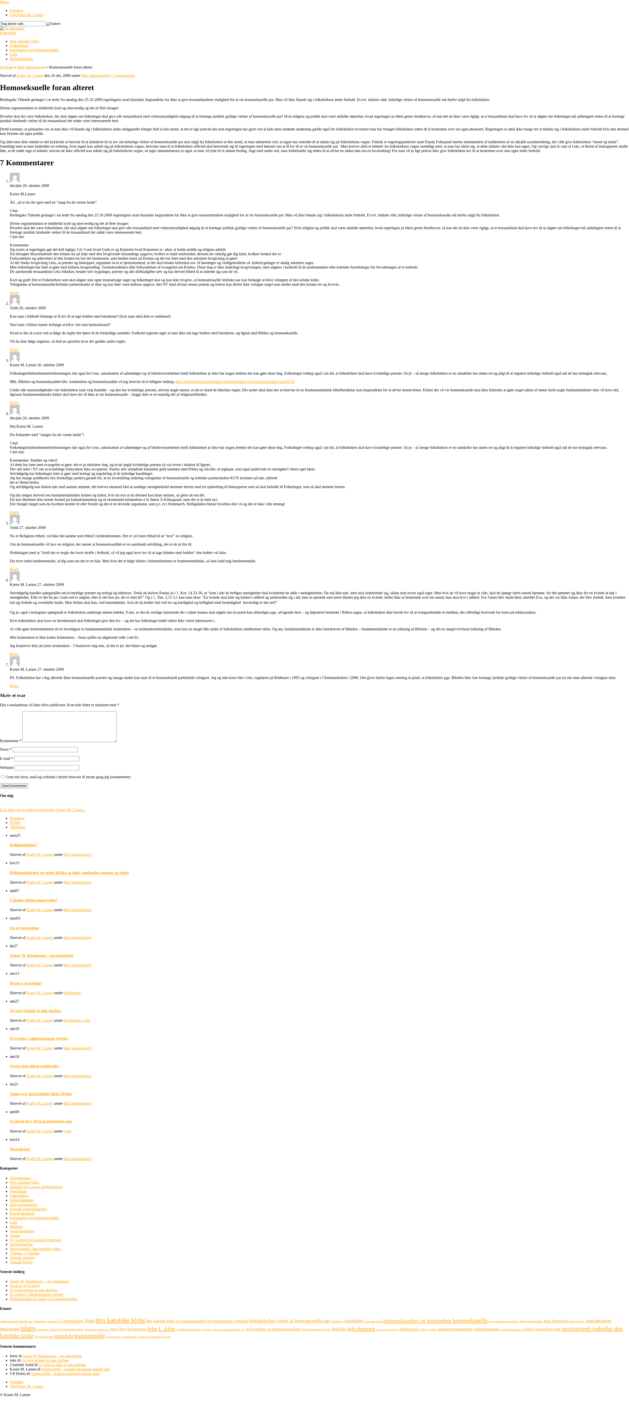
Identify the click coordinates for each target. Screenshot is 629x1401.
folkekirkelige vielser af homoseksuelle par (289, 1320)
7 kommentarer (123, 75)
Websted (6, 767)
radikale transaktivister (455, 1329)
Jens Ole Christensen (128, 1329)
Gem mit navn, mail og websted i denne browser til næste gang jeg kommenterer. (68, 777)
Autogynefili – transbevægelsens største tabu (75, 1369)
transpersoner (113, 1336)
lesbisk (327, 1329)
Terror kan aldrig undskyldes (34, 1066)
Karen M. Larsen (30, 75)
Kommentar (10, 741)
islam (28, 1328)
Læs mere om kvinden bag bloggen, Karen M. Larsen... (43, 810)
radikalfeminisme (486, 1329)
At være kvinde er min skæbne (35, 1011)
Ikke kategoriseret (31, 67)
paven (424, 1329)
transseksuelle (130, 1336)
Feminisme (72, 993)
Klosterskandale (22, 1213)
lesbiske (339, 1328)
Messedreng (20, 1149)
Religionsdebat (21, 59)
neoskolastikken (22, 1231)
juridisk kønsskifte (188, 1329)
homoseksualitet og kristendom (417, 1320)
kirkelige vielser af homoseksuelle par (223, 1329)
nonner (15, 1235)
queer (433, 1329)
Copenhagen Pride (76, 1320)
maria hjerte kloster (387, 1329)
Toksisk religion (22, 1258)
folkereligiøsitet (22, 1200)
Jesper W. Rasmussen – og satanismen (41, 955)
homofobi (353, 1320)
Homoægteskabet (531, 1321)
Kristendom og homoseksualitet (34, 50)
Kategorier (8, 33)
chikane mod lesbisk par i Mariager (23, 1321)
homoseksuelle (470, 1320)
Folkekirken (19, 45)
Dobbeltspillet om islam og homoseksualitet (43, 1299)
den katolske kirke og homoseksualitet (175, 1321)
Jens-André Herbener (97, 1329)
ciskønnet (53, 1321)
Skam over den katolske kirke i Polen (41, 1094)
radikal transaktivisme (541, 1329)
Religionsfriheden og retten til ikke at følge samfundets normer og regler (69, 873)
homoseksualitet (373, 1321)
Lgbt (13, 54)
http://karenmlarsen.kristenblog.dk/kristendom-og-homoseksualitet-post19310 (235, 382)
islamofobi (43, 1329)
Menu (4, 2)
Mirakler (16, 1227)
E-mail (6, 758)
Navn (6, 749)
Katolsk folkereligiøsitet (28, 1209)
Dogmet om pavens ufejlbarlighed (36, 1187)
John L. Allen (161, 1328)
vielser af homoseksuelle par (155, 1336)
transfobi (64, 1336)
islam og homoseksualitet (67, 1329)
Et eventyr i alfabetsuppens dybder (39, 1038)
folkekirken (336, 1321)
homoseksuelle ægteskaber (504, 1321)
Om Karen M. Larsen (26, 15)
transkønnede (89, 1335)
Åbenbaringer (20, 1178)
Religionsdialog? (23, 845)
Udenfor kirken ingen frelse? (34, 900)
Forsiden (16, 10)
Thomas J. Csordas (24, 1253)
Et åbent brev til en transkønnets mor (41, 1121)
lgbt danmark (361, 1328)
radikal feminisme (511, 1329)
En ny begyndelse (24, 928)
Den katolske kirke (24, 41)
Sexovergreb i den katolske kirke (35, 1249)
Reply (14, 293)
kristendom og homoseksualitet (273, 1329)
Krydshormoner (312, 1329)
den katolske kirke (120, 1320)
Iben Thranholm (556, 1321)
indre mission (577, 1321)
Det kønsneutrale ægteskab (227, 1321)
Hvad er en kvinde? (26, 983)
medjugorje (409, 1329)
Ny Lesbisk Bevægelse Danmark (35, 1240)
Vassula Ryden (21, 1262)
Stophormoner (44, 1336)
